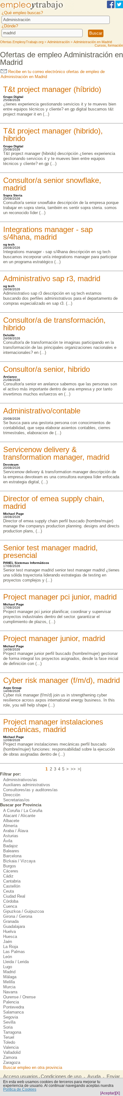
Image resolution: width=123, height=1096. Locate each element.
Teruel (8, 1037)
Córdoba (10, 901)
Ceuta (8, 891)
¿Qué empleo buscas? (22, 12)
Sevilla (9, 1022)
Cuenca (10, 906)
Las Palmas (14, 951)
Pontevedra (13, 1007)
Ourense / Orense (19, 997)
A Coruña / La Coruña (22, 810)
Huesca (10, 936)
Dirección (11, 794)
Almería (10, 825)
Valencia (11, 1047)
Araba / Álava (15, 830)
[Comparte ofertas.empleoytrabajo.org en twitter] (119, 7)
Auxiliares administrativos (26, 784)
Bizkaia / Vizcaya (19, 861)
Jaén (7, 941)
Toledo (9, 1042)
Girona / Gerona (17, 916)
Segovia (10, 1017)
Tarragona (12, 1032)
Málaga (9, 976)
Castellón (11, 886)
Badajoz (10, 845)
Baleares (11, 851)
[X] (117, 1093)
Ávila (7, 840)
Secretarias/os (16, 800)
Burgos (9, 866)
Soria (8, 1027)
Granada (11, 921)
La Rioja (10, 946)
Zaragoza (11, 1062)
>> (73, 769)
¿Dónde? (10, 26)
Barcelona (12, 856)
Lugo (7, 966)
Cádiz (8, 876)
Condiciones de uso (61, 1076)
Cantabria (11, 881)
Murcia (9, 987)
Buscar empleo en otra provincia (32, 1067)
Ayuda (94, 1076)
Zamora (10, 1057)
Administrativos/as (20, 779)
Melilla (9, 982)
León (7, 956)
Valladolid (11, 1052)
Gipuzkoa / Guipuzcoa (23, 911)
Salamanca (13, 1012)
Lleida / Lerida (16, 961)
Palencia (11, 1002)
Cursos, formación (109, 45)
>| (79, 769)
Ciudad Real (14, 896)
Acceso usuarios (20, 1076)
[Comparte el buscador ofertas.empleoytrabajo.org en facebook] (110, 7)
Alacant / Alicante (19, 815)
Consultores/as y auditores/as (30, 789)
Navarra (10, 992)
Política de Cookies (19, 1089)
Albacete (11, 820)
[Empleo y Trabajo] (37, 9)
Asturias (10, 835)
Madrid (9, 971)
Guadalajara (14, 926)
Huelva (9, 931)
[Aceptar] (107, 1093)
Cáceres (10, 871)
